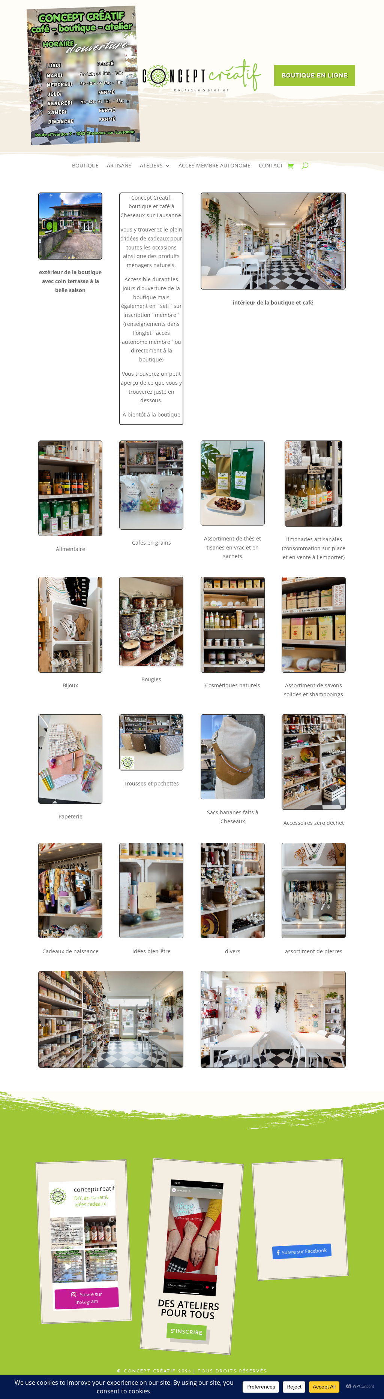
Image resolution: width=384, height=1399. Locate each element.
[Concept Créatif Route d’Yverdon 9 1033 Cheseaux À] (67, 1266)
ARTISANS (119, 166)
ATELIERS (151, 166)
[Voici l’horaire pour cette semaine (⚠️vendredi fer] (101, 1265)
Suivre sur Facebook (304, 1251)
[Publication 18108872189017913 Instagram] (66, 1232)
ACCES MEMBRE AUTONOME (214, 166)
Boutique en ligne (315, 75)
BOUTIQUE (85, 166)
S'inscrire (187, 1332)
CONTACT (271, 166)
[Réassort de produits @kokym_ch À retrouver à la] (100, 1231)
